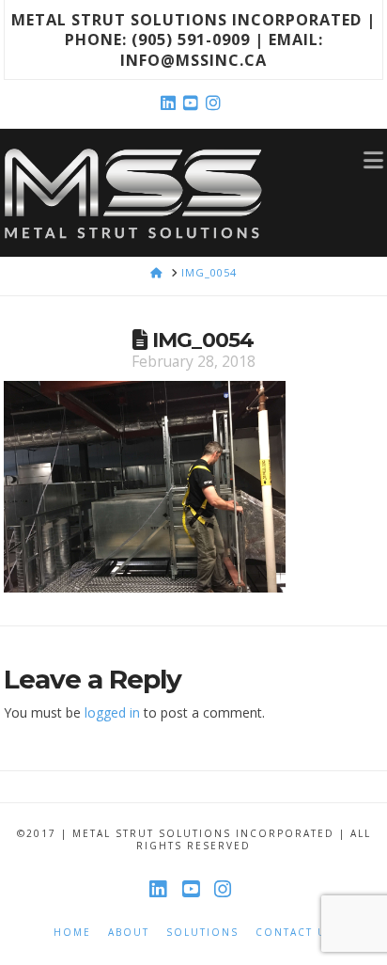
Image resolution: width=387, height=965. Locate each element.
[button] (373, 159)
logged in (112, 712)
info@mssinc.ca (193, 60)
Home (72, 932)
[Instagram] (216, 103)
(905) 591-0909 (191, 39)
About (128, 932)
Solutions (202, 932)
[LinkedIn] (171, 103)
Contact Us (294, 932)
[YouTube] (193, 103)
